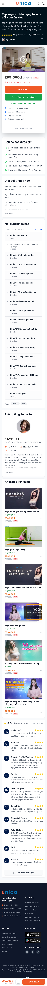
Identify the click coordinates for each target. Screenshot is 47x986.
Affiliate (4, 951)
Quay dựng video (8, 944)
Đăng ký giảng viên (9, 933)
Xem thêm (9, 213)
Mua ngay (23, 89)
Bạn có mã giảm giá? (23, 128)
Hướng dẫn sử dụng (32, 906)
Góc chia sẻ (29, 913)
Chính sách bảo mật (32, 921)
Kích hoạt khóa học (32, 910)
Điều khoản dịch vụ (32, 917)
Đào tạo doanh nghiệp (10, 940)
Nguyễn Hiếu (11, 40)
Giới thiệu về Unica (32, 903)
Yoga (23, 404)
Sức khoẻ (15, 404)
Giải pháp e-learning (9, 937)
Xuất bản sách (7, 948)
